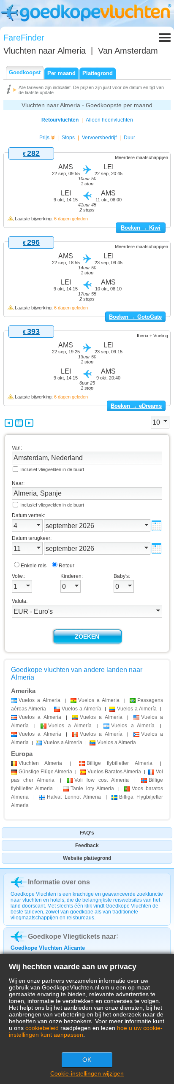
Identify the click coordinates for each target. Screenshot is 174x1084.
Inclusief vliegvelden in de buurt (52, 469)
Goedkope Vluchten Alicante (48, 948)
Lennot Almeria (74, 797)
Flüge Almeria (45, 772)
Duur (129, 138)
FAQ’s (87, 833)
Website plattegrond (87, 858)
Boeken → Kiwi (140, 228)
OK (87, 1059)
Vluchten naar (44, 50)
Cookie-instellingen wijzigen (87, 1073)
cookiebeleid (42, 1027)
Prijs (44, 138)
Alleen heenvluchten (109, 120)
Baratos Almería (114, 772)
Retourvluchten (60, 120)
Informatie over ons (59, 882)
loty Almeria (92, 788)
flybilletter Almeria (119, 763)
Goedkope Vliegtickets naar (72, 936)
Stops (68, 138)
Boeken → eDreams (136, 406)
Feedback (87, 845)
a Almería (39, 700)
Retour (66, 566)
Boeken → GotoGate (135, 317)
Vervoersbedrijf (99, 138)
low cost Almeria (101, 780)
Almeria (40, 763)
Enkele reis (33, 566)
